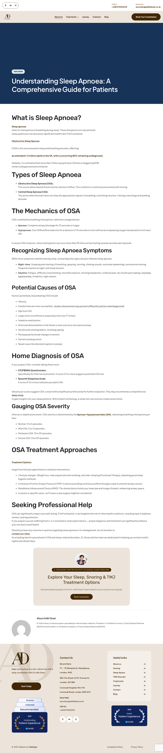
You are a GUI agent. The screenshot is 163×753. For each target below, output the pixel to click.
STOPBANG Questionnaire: (32, 370)
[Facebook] (6, 5)
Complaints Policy (115, 747)
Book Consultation (81, 597)
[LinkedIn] (11, 5)
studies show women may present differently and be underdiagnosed (89, 306)
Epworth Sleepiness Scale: (32, 378)
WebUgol (33, 747)
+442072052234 (67, 710)
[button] (146, 16)
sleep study (18, 395)
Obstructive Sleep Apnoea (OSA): (36, 183)
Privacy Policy (137, 747)
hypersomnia (24, 276)
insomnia (146, 272)
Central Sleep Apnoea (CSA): (33, 191)
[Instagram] (16, 5)
